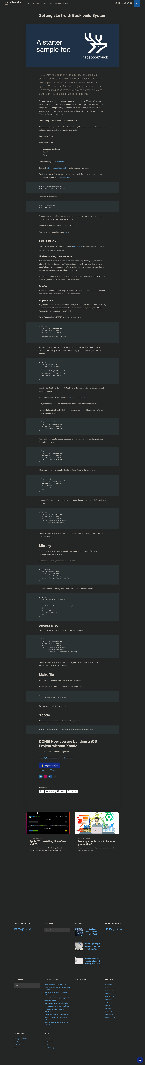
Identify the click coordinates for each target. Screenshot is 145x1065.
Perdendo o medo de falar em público (56, 1006)
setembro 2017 (110, 1017)
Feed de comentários (51, 1045)
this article (77, 246)
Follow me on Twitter (47, 770)
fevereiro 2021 (110, 996)
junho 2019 (108, 1008)
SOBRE (16, 1048)
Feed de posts (49, 1042)
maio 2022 (108, 987)
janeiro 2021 (109, 999)
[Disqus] (72, 883)
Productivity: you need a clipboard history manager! (92, 961)
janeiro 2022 (109, 993)
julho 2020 (108, 1005)
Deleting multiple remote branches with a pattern (92, 946)
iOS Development (35, 838)
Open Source (47, 3)
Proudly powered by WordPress (62, 1061)
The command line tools (57, 167)
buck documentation (77, 397)
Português (17, 1045)
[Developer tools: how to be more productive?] (97, 823)
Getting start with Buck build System (56, 1014)
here (66, 232)
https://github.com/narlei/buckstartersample (56, 757)
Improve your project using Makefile (56, 1003)
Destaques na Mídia (63, 3)
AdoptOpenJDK (63, 177)
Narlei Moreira (13, 2)
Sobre (27, 3)
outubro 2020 (109, 1002)
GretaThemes (87, 1061)
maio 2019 (108, 1011)
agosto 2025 (109, 984)
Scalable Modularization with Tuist (92, 931)
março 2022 (109, 990)
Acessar (47, 1039)
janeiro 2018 (109, 1014)
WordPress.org (49, 1048)
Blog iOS (36, 3)
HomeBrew (61, 161)
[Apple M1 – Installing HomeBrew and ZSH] (48, 823)
